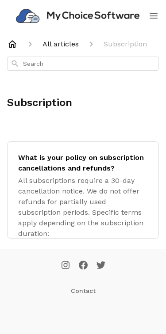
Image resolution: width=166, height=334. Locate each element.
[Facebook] (83, 266)
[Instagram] (65, 266)
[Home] (12, 44)
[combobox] (83, 64)
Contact (83, 290)
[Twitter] (101, 266)
